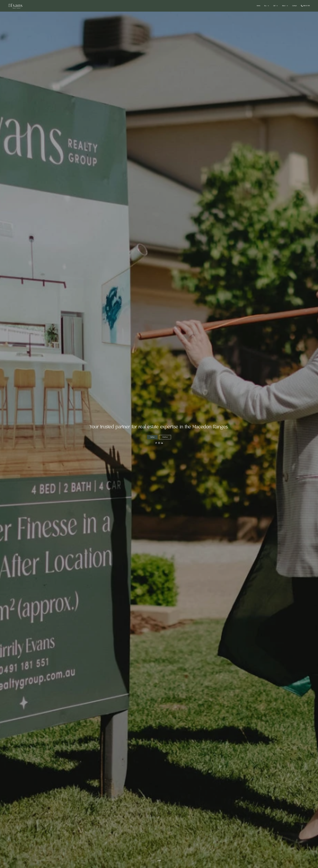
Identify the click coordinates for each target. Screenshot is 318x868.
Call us (152, 437)
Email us (165, 437)
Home (258, 5)
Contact (294, 5)
